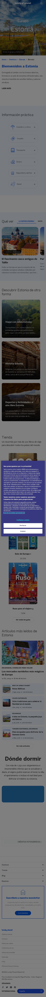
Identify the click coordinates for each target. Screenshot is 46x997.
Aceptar (23, 531)
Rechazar (23, 525)
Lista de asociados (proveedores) (14, 513)
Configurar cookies (23, 520)
